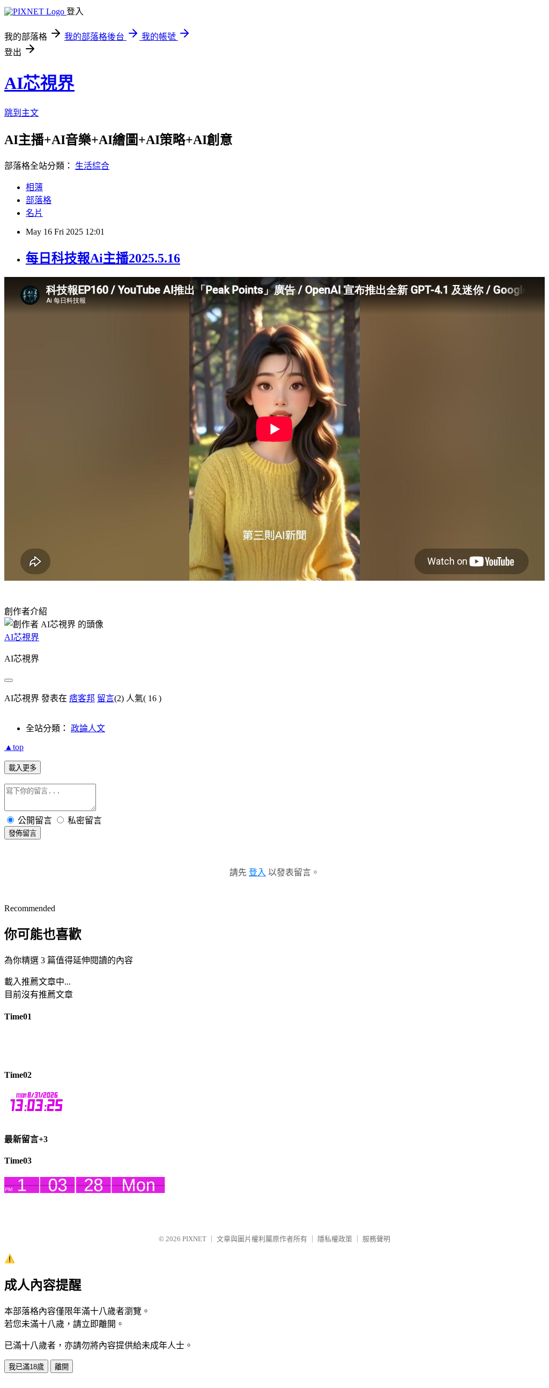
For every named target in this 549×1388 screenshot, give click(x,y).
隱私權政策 (334, 1239)
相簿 (34, 187)
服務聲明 (376, 1239)
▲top (14, 747)
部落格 (38, 200)
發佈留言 (22, 833)
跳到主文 (21, 112)
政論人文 (88, 728)
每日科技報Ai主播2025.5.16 (103, 258)
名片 (34, 212)
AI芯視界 (39, 83)
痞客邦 (82, 698)
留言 (105, 698)
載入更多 (22, 768)
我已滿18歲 (26, 1367)
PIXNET (194, 1239)
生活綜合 (92, 165)
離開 (62, 1367)
